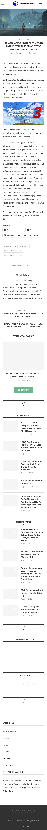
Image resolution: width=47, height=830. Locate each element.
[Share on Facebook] (31, 265)
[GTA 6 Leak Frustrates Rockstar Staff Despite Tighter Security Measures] (10, 465)
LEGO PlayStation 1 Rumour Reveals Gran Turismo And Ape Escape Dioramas (32, 446)
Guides (6, 751)
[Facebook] (14, 811)
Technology (8, 765)
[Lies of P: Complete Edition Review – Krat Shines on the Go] (10, 610)
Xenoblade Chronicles (13, 251)
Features (6, 738)
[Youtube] (26, 811)
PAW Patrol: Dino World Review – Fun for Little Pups (32, 593)
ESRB (26, 129)
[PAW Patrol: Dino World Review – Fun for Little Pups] (10, 594)
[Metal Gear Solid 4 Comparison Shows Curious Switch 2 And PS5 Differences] (23, 356)
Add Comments (23, 390)
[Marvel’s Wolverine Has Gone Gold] (10, 484)
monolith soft (10, 246)
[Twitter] (20, 811)
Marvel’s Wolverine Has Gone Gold (32, 482)
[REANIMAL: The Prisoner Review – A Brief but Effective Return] (10, 555)
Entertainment (9, 731)
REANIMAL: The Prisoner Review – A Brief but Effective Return (32, 554)
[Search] (44, 4)
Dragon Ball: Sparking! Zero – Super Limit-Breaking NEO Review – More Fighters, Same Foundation (32, 573)
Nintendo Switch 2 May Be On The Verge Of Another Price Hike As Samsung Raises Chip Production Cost (32, 502)
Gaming (6, 745)
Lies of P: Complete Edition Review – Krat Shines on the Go (31, 609)
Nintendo (24, 246)
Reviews (6, 758)
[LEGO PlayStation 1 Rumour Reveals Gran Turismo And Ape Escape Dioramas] (10, 446)
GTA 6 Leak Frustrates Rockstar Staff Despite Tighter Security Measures (31, 465)
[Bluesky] (32, 811)
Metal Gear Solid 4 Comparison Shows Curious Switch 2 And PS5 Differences (31, 427)
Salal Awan (17, 53)
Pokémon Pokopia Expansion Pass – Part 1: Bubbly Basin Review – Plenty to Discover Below (32, 535)
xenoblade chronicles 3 (13, 255)
